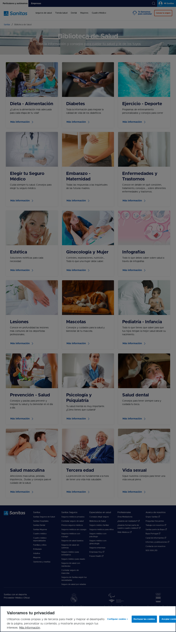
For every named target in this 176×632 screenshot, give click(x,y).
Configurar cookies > (117, 619)
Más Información (29, 627)
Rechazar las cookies (144, 619)
